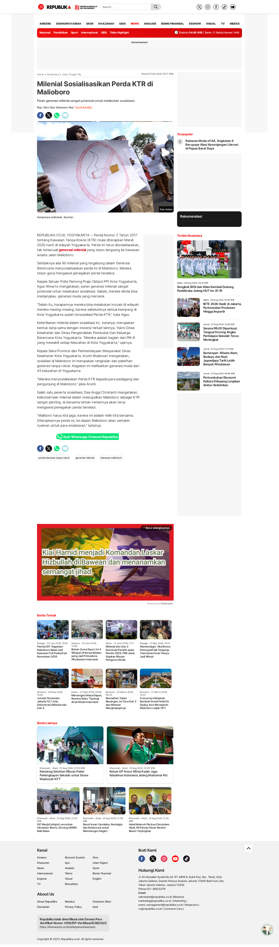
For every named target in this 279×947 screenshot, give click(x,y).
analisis (150, 23)
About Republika (47, 901)
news (135, 23)
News (40, 868)
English (97, 878)
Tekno (68, 873)
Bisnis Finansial (172, 23)
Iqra (67, 862)
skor (89, 23)
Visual (68, 878)
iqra (122, 23)
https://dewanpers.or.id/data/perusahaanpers (68, 926)
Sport (74, 32)
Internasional (89, 32)
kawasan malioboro (111, 457)
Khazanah (43, 862)
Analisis (69, 868)
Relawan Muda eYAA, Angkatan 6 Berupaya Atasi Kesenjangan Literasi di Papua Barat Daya (211, 144)
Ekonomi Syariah (68, 23)
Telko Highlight (119, 32)
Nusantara (53, 74)
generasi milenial (72, 250)
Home (40, 74)
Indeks (235, 23)
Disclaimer (43, 906)
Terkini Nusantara (189, 235)
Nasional (44, 32)
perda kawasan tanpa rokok (53, 457)
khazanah (106, 23)
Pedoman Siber (102, 901)
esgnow (195, 23)
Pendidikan (61, 32)
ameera (45, 23)
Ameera (41, 857)
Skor (95, 857)
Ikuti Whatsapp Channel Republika (90, 437)
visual (211, 23)
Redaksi (70, 901)
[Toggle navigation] (41, 7)
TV (223, 23)
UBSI (104, 32)
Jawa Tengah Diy (71, 74)
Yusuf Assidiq (83, 107)
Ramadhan (71, 884)
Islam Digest (100, 862)
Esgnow (42, 878)
